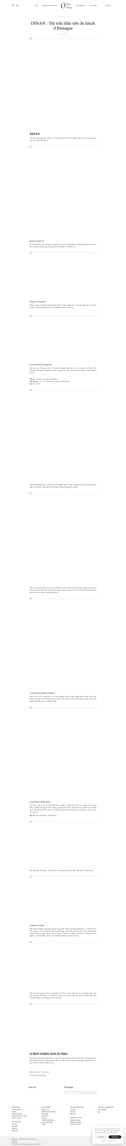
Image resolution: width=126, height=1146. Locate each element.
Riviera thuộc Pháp (47, 1122)
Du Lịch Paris (16, 1122)
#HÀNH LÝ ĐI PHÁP (92, 1093)
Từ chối (101, 1137)
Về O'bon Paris (16, 1109)
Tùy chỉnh (103, 1140)
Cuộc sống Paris (80, 5)
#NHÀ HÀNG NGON (86, 1091)
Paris (36, 5)
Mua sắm (14, 1128)
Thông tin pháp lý (17, 1114)
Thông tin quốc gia (75, 1122)
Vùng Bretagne (70, 16)
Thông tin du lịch (76, 1118)
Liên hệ (14, 1111)
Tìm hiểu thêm (111, 1140)
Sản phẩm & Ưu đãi (76, 1107)
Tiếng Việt (108, 5)
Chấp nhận (115, 1137)
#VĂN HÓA (67, 1093)
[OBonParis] (66, 5)
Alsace (44, 1124)
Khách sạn (15, 1130)
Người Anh (45, 1116)
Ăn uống (14, 1124)
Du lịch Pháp (93, 5)
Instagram (103, 1109)
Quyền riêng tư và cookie (19, 1116)
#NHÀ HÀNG (68, 1091)
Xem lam (14, 1126)
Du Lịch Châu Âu (75, 1124)
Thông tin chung (75, 1120)
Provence (44, 1118)
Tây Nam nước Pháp (48, 1120)
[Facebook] (99, 1112)
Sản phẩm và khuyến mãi (49, 5)
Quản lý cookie (16, 1118)
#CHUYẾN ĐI (75, 1093)
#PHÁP (94, 1091)
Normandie (45, 1114)
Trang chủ (54, 16)
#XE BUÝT (82, 1093)
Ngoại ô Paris (46, 1109)
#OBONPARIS (76, 1091)
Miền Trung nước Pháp (48, 1111)
